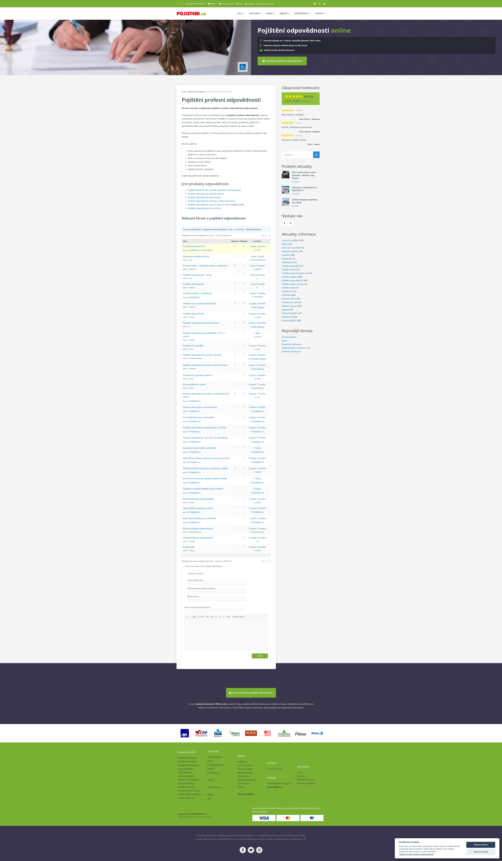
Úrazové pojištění (290, 313)
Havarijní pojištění (290, 251)
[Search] (316, 154)
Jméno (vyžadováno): (195, 580)
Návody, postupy (245, 772)
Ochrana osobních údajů (203, 817)
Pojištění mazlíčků (186, 787)
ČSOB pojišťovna (216, 765)
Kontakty (301, 776)
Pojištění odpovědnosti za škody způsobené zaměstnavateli (214, 190)
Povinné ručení (289, 298)
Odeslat (260, 656)
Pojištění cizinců (289, 269)
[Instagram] (319, 4)
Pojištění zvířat (288, 287)
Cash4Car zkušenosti (292, 344)
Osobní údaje (243, 783)
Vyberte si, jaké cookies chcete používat (416, 854)
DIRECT (211, 768)
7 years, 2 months (257, 345)
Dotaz (284, 340)
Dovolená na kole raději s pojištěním (199, 448)
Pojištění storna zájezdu (188, 779)
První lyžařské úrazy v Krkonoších (198, 417)
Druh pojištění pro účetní (194, 384)
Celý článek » (296, 182)
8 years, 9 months (257, 355)
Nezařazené (287, 262)
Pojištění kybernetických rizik (295, 273)
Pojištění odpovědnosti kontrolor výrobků (202, 355)
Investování (287, 258)
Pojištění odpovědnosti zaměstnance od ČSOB (204, 427)
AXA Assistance (215, 757)
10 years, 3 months (257, 458)
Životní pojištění (289, 320)
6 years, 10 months (257, 323)
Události (285, 309)
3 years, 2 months (257, 246)
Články (285, 244)
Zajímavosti (287, 317)
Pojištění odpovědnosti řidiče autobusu (201, 323)
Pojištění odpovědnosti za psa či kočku (205, 204)
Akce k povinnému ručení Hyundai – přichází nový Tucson (304, 175)
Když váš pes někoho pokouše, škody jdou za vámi (206, 458)
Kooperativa (214, 772)
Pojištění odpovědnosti (196, 91)
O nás (299, 772)
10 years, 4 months (257, 468)
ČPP (210, 798)
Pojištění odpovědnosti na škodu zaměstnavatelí (205, 365)
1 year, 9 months (257, 265)
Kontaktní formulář (305, 779)
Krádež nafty (189, 547)
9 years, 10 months (257, 438)
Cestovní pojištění (290, 240)
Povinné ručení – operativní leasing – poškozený (205, 265)
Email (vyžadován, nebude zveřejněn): (201, 588)
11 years (257, 478)
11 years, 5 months (257, 508)
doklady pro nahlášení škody (196, 256)
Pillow (210, 794)
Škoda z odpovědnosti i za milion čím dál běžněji (205, 438)
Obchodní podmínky (246, 779)
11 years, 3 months (257, 499)
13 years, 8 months (257, 537)
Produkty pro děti (290, 302)
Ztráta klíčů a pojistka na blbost (197, 375)
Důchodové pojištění (291, 247)
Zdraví (269, 13)
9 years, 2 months (257, 375)
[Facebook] (315, 4)
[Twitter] (324, 4)
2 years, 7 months (257, 293)
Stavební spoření (289, 306)
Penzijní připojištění (291, 266)
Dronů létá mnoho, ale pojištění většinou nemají (205, 478)
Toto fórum (208, 250)
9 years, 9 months (257, 407)
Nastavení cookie (481, 852)
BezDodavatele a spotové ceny (296, 348)
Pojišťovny (286, 295)
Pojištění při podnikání (193, 345)
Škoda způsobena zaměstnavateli (198, 499)
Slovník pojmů (243, 776)
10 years (257, 448)
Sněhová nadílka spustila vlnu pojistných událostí (205, 468)
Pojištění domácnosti (187, 757)
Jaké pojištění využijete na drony (198, 508)
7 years (257, 333)
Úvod (184, 91)
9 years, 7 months (257, 393)
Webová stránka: (193, 596)
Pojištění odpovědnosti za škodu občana (206, 193)
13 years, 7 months (257, 528)
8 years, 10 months (257, 365)
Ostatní (319, 13)
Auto (239, 13)
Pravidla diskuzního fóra (194, 246)
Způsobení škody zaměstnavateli (198, 537)
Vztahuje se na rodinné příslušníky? (199, 303)
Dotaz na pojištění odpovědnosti (198, 528)
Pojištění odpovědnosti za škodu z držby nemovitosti (211, 201)
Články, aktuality (244, 769)
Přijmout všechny (481, 845)
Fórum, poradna (244, 765)
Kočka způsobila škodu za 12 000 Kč (199, 518)
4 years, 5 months (257, 313)
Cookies (240, 787)
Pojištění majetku (290, 277)
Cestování (254, 13)
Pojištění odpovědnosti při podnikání (204, 208)
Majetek (283, 13)
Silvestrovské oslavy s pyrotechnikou (200, 407)
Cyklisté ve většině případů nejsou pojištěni (203, 488)
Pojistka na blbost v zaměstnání (197, 293)
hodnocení (302, 101)
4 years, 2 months (257, 303)
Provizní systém (274, 768)
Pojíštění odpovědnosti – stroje (197, 275)
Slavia (210, 761)
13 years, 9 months (257, 547)
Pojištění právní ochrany (293, 284)
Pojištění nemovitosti (187, 761)
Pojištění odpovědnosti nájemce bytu (204, 197)
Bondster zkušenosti (291, 351)
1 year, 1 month (234, 229)
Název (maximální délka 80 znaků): (197, 607)
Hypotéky (286, 255)
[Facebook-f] (284, 223)
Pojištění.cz (287, 291)
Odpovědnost (301, 13)
